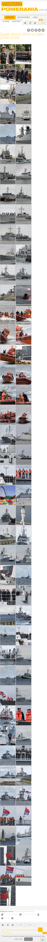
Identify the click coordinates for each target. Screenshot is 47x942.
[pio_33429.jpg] (8, 334)
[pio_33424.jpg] (8, 836)
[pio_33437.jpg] (8, 274)
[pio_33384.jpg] (8, 595)
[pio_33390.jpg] (8, 695)
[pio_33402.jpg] (23, 735)
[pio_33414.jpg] (8, 876)
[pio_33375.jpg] (8, 715)
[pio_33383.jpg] (23, 635)
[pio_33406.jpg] (8, 555)
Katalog (10, 17)
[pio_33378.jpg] (23, 495)
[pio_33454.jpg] (8, 94)
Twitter (32, 30)
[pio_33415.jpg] (8, 575)
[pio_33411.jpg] (23, 595)
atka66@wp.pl (6, 932)
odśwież (30, 23)
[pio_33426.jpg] (23, 675)
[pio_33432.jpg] (23, 435)
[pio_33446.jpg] (23, 174)
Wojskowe (18, 911)
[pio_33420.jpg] (8, 74)
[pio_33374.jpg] (8, 755)
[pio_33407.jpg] (23, 856)
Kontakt (16, 21)
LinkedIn (39, 30)
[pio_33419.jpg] (8, 54)
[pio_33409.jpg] (23, 555)
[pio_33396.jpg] (8, 415)
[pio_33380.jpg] (8, 635)
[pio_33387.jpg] (23, 836)
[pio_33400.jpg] (8, 375)
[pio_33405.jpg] (23, 334)
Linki (35, 17)
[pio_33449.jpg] (8, 154)
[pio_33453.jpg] (23, 94)
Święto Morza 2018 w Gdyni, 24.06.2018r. (22, 36)
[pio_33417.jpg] (23, 816)
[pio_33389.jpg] (8, 655)
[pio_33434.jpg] (8, 314)
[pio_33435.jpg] (8, 294)
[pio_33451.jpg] (23, 114)
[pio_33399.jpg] (23, 375)
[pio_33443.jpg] (8, 214)
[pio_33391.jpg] (23, 715)
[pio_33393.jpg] (23, 755)
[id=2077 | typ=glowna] (2, 16)
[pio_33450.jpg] (23, 134)
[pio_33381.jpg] (8, 475)
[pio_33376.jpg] (8, 675)
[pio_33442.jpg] (23, 214)
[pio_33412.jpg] (8, 856)
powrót (25, 23)
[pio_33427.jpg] (8, 615)
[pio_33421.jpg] (23, 74)
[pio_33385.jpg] (23, 535)
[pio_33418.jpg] (8, 896)
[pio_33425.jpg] (23, 775)
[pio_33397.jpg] (23, 395)
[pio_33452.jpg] (8, 114)
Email (43, 30)
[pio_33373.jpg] (8, 775)
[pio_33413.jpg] (8, 816)
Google (36, 30)
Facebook (28, 30)
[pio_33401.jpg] (8, 355)
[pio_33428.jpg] (8, 535)
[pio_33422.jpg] (8, 495)
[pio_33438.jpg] (23, 254)
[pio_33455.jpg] (8, 134)
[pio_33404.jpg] (23, 655)
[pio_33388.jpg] (8, 735)
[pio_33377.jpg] (23, 615)
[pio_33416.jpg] (23, 515)
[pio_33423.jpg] (23, 54)
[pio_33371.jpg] (23, 575)
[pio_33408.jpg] (23, 876)
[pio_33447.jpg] (8, 174)
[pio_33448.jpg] (23, 154)
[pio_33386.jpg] (8, 515)
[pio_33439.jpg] (8, 254)
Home (35, 23)
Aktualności (23, 17)
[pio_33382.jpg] (8, 435)
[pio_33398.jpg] (8, 395)
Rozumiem (28, 939)
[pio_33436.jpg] (23, 274)
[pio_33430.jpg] (23, 314)
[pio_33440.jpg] (23, 234)
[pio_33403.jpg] (23, 695)
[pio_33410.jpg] (8, 455)
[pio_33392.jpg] (23, 475)
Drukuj (12, 918)
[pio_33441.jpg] (8, 234)
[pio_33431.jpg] (23, 455)
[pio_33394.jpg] (23, 294)
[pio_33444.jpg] (23, 194)
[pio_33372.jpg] (8, 795)
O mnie (6, 21)
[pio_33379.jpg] (23, 795)
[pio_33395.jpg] (23, 415)
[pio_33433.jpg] (23, 355)
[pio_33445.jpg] (8, 194)
